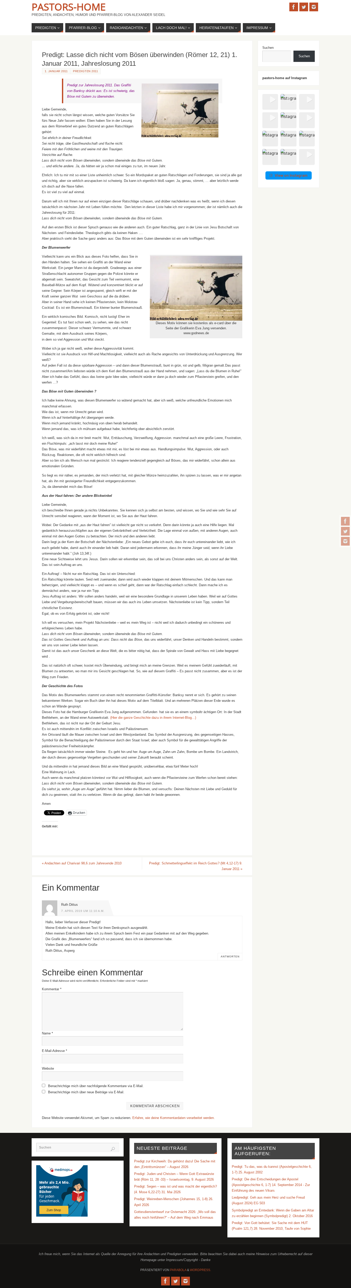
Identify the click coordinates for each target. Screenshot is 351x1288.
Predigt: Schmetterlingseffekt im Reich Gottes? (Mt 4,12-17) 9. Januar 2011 (195, 866)
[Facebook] (345, 521)
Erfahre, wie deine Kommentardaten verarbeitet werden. (173, 1118)
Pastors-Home (69, 7)
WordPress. (200, 1270)
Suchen (268, 48)
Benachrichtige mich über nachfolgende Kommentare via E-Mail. (96, 1086)
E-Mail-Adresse (54, 1051)
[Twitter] (345, 531)
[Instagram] (345, 541)
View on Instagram (291, 175)
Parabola (178, 1270)
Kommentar (51, 989)
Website (48, 1068)
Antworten (230, 956)
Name (47, 1033)
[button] (270, 102)
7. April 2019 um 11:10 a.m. (83, 910)
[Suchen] (112, 1149)
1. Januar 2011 (56, 71)
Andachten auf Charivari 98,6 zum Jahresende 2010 (82, 863)
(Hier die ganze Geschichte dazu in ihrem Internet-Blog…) (153, 718)
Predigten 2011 (85, 71)
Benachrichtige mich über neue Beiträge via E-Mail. (86, 1092)
